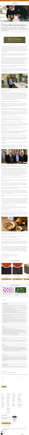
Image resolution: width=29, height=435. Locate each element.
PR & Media (19, 401)
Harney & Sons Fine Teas (7, 428)
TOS (18, 428)
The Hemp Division (2, 406)
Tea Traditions (15, 255)
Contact (19, 402)
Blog (13, 403)
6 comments (14, 254)
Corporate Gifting (8, 405)
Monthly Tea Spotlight (3, 404)
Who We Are (14, 396)
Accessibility (23, 428)
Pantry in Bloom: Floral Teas (7, 293)
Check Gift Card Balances (20, 405)
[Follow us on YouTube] (8, 426)
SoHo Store (3, 397)
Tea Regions (11, 255)
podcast (7, 249)
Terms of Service (23, 374)
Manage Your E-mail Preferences (9, 409)
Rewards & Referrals (8, 398)
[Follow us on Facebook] (2, 426)
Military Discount (13, 405)
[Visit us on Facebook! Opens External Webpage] (3, 257)
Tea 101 (4, 255)
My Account (8, 396)
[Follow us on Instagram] (6, 426)
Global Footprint (13, 400)
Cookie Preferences (4, 429)
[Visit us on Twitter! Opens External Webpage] (6, 257)
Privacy (20, 428)
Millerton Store (2, 400)
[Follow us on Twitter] (4, 426)
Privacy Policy (18, 374)
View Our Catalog (19, 397)
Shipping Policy (8, 402)
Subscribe (6, 423)
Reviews (13, 397)
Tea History (7, 255)
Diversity (13, 401)
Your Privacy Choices (9, 413)
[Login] (25, 3)
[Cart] (27, 3)
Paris (6, 275)
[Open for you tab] (2, 434)
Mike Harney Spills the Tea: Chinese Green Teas (20, 294)
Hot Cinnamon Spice (17, 275)
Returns (8, 400)
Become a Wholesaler (19, 399)
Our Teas (2, 396)
